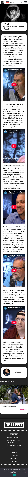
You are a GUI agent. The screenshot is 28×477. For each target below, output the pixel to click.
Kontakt (14, 461)
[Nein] (25, 472)
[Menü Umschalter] (25, 2)
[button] (2, 398)
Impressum (14, 455)
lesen (24, 409)
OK (14, 474)
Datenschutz (14, 458)
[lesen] (21, 409)
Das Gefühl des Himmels (11, 406)
